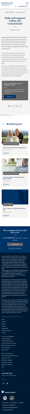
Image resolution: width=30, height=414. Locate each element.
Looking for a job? (6, 358)
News (3, 366)
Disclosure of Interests (7, 364)
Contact (4, 333)
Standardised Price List (7, 341)
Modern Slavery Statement (8, 405)
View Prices (10, 96)
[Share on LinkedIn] (20, 106)
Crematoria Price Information (9, 343)
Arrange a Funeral (6, 338)
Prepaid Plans (5, 328)
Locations (4, 321)
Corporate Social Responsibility (9, 407)
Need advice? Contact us (15, 248)
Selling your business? (7, 360)
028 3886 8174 (23, 6)
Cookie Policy (13, 402)
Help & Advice (5, 350)
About (3, 319)
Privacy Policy (5, 402)
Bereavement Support (7, 362)
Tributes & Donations (7, 330)
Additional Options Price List (8, 345)
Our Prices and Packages (8, 336)
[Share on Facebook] (13, 106)
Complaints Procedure (7, 409)
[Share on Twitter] (17, 106)
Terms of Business (6, 347)
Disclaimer (21, 402)
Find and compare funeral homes (10, 355)
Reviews (4, 326)
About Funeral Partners (7, 353)
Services (4, 324)
